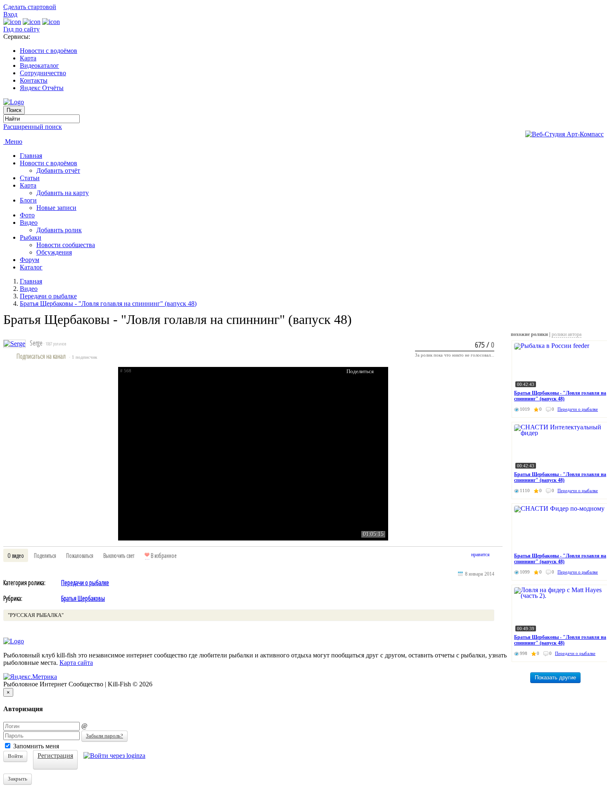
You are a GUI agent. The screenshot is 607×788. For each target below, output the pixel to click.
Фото (27, 215)
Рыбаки (30, 237)
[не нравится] (498, 556)
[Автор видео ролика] (14, 344)
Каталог (31, 267)
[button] (15, 555)
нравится (480, 554)
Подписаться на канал (41, 356)
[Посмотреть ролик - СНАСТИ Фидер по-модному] (560, 528)
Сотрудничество (43, 72)
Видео (29, 222)
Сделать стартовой (29, 6)
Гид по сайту (21, 29)
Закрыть (17, 779)
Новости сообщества (65, 244)
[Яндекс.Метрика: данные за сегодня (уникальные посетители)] (30, 677)
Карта (28, 58)
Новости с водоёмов (48, 50)
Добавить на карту (62, 192)
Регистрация (55, 755)
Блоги (28, 200)
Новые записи (56, 207)
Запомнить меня (35, 746)
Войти (15, 756)
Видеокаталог (39, 65)
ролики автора (566, 334)
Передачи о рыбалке (48, 296)
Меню (12, 141)
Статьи (30, 177)
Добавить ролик (59, 229)
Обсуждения (54, 252)
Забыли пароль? (104, 736)
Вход (10, 14)
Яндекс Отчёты (42, 87)
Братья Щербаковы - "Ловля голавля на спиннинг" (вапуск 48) (108, 303)
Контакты (33, 80)
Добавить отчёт (58, 170)
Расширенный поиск (32, 126)
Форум (29, 259)
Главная (31, 155)
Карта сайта (76, 662)
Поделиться (360, 371)
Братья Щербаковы (83, 598)
